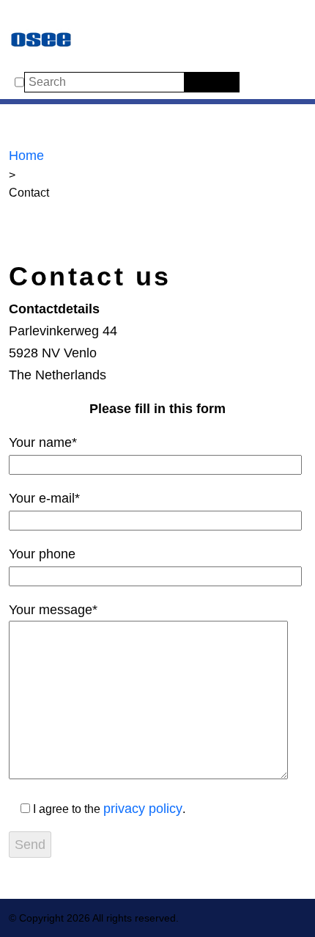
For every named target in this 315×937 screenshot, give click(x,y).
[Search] (194, 82)
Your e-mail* (44, 498)
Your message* (53, 609)
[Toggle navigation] (23, 16)
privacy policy (142, 808)
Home (26, 155)
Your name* (43, 442)
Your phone (42, 554)
